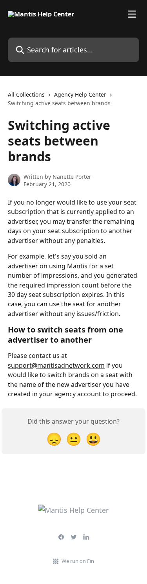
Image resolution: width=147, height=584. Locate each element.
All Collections (26, 94)
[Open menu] (132, 14)
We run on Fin (78, 560)
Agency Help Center (80, 94)
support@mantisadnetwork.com (56, 365)
